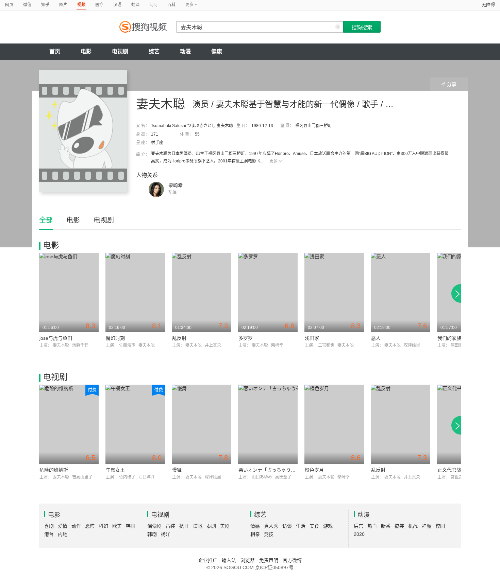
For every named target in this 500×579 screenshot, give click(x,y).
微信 (27, 4)
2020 (359, 534)
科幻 (103, 526)
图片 (63, 4)
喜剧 (49, 526)
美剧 (225, 526)
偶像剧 (154, 526)
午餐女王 (115, 470)
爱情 (62, 526)
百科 (171, 4)
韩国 (130, 526)
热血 (372, 526)
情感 (255, 526)
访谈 (287, 526)
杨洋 (165, 534)
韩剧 (152, 534)
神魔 (426, 526)
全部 (46, 220)
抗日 (184, 526)
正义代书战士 (451, 470)
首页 (54, 51)
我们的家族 (449, 338)
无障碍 (488, 4)
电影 (86, 51)
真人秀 (271, 526)
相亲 (255, 534)
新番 (385, 526)
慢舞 (177, 470)
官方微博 (292, 560)
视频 (81, 4)
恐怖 (90, 526)
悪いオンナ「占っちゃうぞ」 (269, 470)
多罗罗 (245, 338)
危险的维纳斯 (53, 470)
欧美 (117, 526)
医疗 (99, 4)
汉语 (117, 4)
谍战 (197, 526)
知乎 (45, 4)
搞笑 (399, 526)
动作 (76, 526)
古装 (170, 526)
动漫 (185, 51)
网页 (9, 4)
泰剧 (211, 526)
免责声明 (268, 560)
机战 (413, 526)
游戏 (328, 526)
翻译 (135, 4)
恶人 (376, 338)
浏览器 (247, 560)
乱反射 (179, 338)
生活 (300, 526)
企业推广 (207, 560)
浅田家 (312, 338)
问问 (153, 4)
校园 (440, 526)
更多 (273, 161)
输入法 (229, 560)
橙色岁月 (314, 470)
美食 (314, 526)
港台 (49, 534)
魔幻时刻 (115, 338)
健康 (216, 51)
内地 (62, 534)
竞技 (268, 534)
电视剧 (120, 51)
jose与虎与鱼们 (55, 338)
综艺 (154, 51)
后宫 (358, 526)
